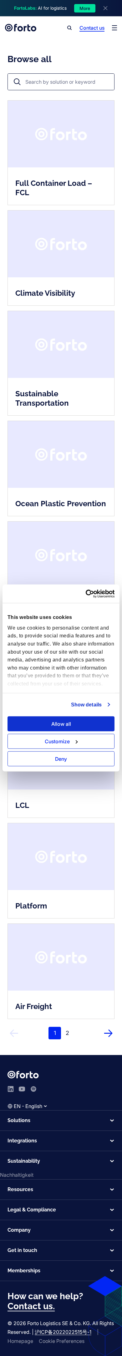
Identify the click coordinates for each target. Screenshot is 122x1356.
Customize (57, 741)
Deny (61, 758)
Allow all (61, 723)
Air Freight (33, 1006)
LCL (22, 805)
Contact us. (31, 1306)
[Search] (69, 27)
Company (19, 1230)
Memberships (24, 1271)
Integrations (22, 1141)
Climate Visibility (45, 293)
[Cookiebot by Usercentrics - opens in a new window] (87, 594)
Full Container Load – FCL (53, 188)
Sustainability (24, 1161)
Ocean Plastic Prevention (60, 503)
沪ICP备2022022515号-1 (63, 1332)
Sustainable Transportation (42, 398)
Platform (31, 905)
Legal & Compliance (32, 1210)
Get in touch (22, 1250)
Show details (86, 704)
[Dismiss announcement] (105, 8)
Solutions (19, 1120)
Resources (20, 1189)
